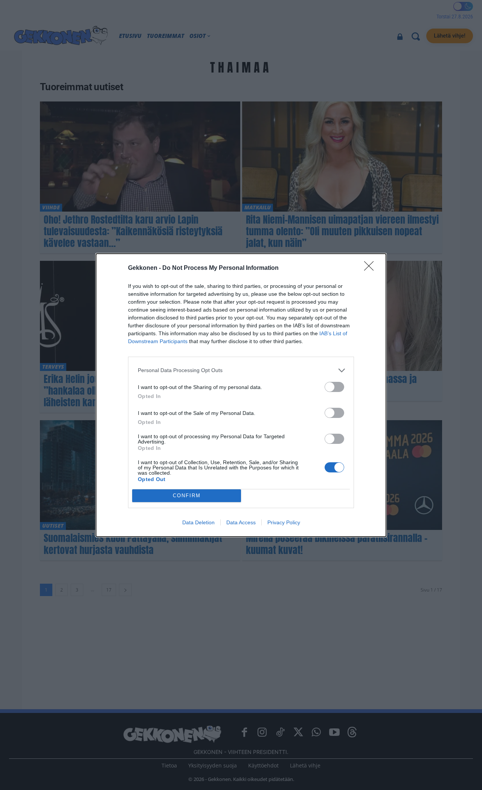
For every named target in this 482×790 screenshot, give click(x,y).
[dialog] (241, 395)
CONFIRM (187, 495)
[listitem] (241, 370)
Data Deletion (198, 522)
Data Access (241, 522)
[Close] (371, 268)
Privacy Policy (283, 522)
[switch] (334, 387)
